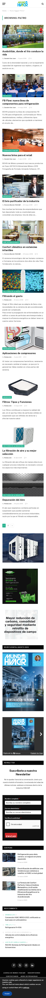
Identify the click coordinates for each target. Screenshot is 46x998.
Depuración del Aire (13, 499)
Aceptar (7, 994)
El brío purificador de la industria (20, 201)
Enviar (11, 836)
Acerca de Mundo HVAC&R (14, 973)
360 (4, 46)
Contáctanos (12, 976)
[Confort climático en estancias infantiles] (23, 232)
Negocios (7, 96)
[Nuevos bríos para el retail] (23, 140)
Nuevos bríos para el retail (17, 155)
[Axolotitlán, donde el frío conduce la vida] (23, 36)
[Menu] (3, 3)
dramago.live (10, 914)
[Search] (42, 3)
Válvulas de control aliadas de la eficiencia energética (21, 936)
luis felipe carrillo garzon (15, 942)
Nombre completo (12, 799)
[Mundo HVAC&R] (23, 4)
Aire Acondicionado (11, 242)
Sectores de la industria (13, 291)
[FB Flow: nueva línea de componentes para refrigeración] (23, 85)
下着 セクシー (9, 924)
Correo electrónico (12, 808)
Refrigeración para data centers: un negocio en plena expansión (29, 856)
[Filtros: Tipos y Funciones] (23, 387)
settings (26, 987)
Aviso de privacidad (29, 976)
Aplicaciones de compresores (19, 353)
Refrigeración (9, 348)
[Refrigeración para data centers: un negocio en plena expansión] (8, 857)
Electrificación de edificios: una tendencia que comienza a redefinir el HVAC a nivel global (30, 871)
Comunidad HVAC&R (10, 150)
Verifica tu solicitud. (13, 818)
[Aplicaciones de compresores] (23, 338)
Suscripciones (34, 973)
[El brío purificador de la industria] (23, 186)
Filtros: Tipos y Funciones (17, 402)
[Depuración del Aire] (23, 484)
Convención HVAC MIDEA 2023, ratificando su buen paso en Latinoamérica (22, 919)
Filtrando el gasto (12, 296)
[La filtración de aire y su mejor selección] (23, 435)
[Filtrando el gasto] (23, 281)
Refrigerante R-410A (13, 927)
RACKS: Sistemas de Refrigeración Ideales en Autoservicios (22, 946)
